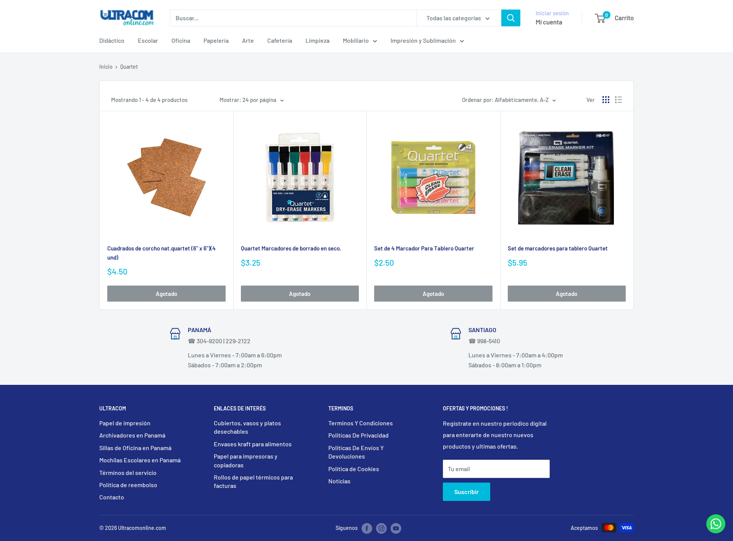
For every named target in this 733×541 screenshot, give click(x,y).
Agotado (166, 293)
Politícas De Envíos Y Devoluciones (356, 452)
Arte (248, 40)
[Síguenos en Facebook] (367, 528)
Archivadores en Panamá (132, 435)
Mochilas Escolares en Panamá (140, 459)
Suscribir (466, 491)
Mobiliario (356, 40)
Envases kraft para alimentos (253, 443)
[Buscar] (510, 18)
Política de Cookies (353, 468)
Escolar (148, 40)
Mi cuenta (549, 22)
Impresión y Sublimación (423, 40)
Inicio (106, 66)
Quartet (129, 66)
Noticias (339, 480)
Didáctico (111, 40)
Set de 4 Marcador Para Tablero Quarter (424, 248)
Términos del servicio (128, 472)
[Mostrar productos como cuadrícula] (605, 99)
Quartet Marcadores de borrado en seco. (291, 248)
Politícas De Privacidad (358, 435)
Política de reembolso (128, 484)
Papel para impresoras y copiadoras (246, 460)
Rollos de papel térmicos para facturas (253, 481)
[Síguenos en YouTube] (396, 528)
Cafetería (279, 40)
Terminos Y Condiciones (360, 422)
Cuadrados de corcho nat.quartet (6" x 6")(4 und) (161, 252)
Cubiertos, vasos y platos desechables (247, 427)
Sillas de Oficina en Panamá (135, 447)
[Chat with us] (715, 531)
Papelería (216, 40)
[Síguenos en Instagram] (381, 528)
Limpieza (317, 40)
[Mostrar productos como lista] (618, 99)
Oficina (180, 40)
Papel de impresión (124, 422)
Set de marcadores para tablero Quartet (558, 248)
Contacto (111, 497)
